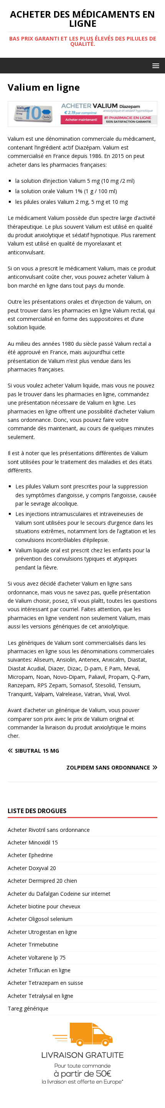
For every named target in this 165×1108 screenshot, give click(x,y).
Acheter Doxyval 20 (32, 868)
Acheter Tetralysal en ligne (40, 995)
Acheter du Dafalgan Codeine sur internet (59, 893)
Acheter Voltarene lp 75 (37, 957)
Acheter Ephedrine (30, 855)
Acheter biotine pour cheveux (44, 906)
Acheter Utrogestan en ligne (42, 932)
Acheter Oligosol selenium (40, 919)
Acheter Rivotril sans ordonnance (49, 829)
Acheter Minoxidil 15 (33, 842)
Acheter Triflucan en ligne (39, 970)
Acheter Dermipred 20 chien (42, 880)
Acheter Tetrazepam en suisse (45, 982)
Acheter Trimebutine (33, 944)
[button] (154, 65)
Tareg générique (28, 1008)
